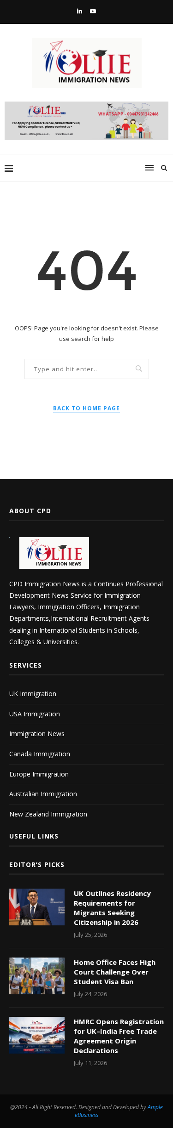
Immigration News (37, 733)
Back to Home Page (86, 408)
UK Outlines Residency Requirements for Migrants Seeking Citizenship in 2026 (112, 908)
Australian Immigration (43, 793)
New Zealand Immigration (48, 814)
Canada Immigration (39, 753)
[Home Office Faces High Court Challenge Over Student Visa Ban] (37, 976)
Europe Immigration (39, 774)
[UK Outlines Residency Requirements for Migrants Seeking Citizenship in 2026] (37, 907)
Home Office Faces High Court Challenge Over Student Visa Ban (114, 972)
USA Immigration (34, 713)
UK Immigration (32, 693)
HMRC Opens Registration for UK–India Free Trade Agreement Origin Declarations (119, 1036)
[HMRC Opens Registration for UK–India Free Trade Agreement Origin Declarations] (37, 1035)
